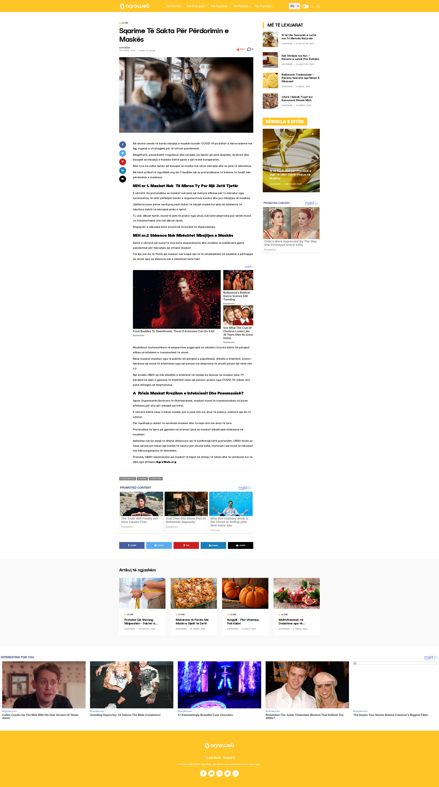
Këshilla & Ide (279, 165)
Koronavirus (128, 479)
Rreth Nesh (213, 757)
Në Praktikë (263, 6)
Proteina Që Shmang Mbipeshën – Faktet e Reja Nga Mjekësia (139, 622)
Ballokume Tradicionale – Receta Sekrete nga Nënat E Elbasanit (300, 78)
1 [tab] (310, 133)
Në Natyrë (240, 6)
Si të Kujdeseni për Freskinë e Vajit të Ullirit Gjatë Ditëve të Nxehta (290, 174)
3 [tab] (314, 133)
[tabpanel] (291, 160)
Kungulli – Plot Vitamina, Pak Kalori (243, 621)
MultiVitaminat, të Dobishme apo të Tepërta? (291, 622)
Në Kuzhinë (219, 6)
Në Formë (173, 6)
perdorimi (157, 479)
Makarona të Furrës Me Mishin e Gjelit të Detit (192, 621)
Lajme (125, 23)
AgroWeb (124, 48)
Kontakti (229, 757)
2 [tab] (312, 134)
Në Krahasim (196, 6)
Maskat (143, 479)
